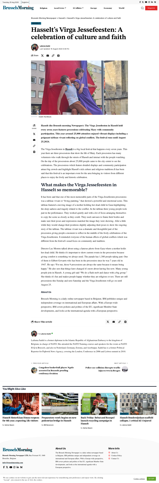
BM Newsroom (49, 425)
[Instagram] (149, 2)
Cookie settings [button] (139, 479)
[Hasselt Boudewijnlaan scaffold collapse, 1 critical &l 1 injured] (138, 404)
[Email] (47, 55)
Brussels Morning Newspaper (43, 18)
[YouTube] (146, 2)
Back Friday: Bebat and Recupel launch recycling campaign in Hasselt (98, 421)
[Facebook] (140, 2)
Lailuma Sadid (45, 46)
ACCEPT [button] (151, 479)
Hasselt (61, 18)
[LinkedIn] (152, 2)
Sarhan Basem (9, 425)
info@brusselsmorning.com (12, 462)
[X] (142, 2)
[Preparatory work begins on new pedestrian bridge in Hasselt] (60, 404)
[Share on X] (42, 55)
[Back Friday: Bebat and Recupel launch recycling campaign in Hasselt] (99, 404)
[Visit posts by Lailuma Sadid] (35, 47)
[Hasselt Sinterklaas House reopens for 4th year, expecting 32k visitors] (20, 404)
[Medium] (155, 2)
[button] (142, 8)
